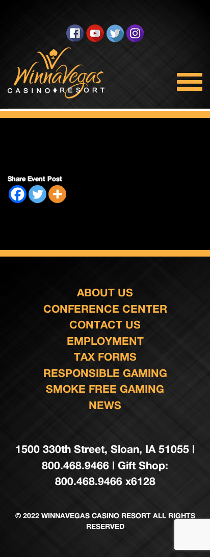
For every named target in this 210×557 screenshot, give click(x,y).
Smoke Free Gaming (105, 389)
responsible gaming (105, 373)
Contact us (105, 324)
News (105, 405)
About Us (105, 292)
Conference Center (105, 308)
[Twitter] (37, 194)
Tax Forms (105, 356)
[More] (57, 194)
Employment (105, 341)
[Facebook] (18, 194)
